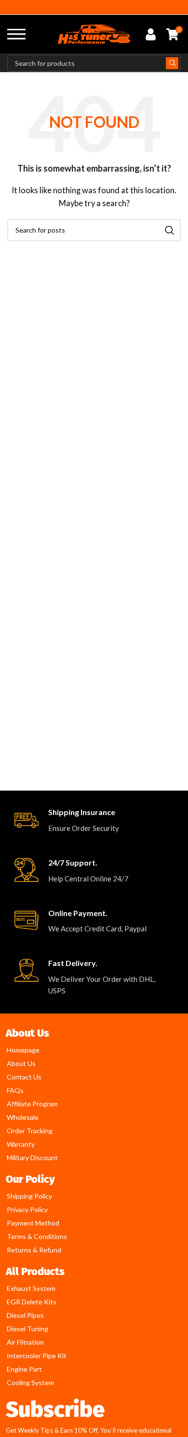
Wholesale (23, 1117)
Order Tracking (30, 1131)
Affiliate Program (32, 1104)
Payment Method (33, 1223)
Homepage (23, 1050)
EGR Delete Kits (31, 1302)
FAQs (15, 1090)
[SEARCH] (172, 63)
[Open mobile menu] (16, 34)
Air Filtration (25, 1342)
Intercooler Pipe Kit (37, 1355)
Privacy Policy (27, 1209)
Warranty (21, 1144)
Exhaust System (31, 1288)
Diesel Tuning (27, 1329)
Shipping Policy (29, 1196)
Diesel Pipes (25, 1315)
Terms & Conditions (37, 1236)
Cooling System (30, 1382)
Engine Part (24, 1369)
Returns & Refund (34, 1250)
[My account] (150, 34)
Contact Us (24, 1077)
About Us (21, 1063)
